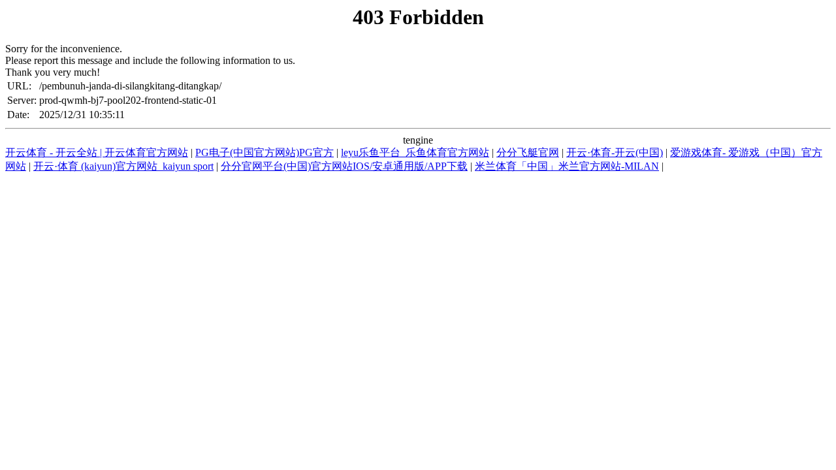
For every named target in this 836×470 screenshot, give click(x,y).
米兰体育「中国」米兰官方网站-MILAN (567, 166)
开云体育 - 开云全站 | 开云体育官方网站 (96, 152)
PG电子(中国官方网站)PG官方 (264, 152)
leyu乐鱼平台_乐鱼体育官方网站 (415, 152)
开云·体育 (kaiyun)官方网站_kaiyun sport (123, 166)
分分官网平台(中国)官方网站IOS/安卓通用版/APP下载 (344, 166)
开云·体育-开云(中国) (614, 152)
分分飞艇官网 (527, 152)
